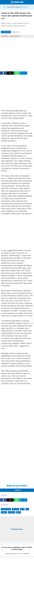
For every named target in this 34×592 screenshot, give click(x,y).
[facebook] (15, 537)
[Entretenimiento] (17, 525)
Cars (27, 509)
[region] (17, 92)
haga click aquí (24, 7)
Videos (18, 512)
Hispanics (4, 512)
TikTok (22, 509)
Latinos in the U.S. (6, 509)
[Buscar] (32, 2)
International (12, 512)
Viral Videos (15, 509)
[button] (3, 73)
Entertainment (6, 32)
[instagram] (18, 537)
